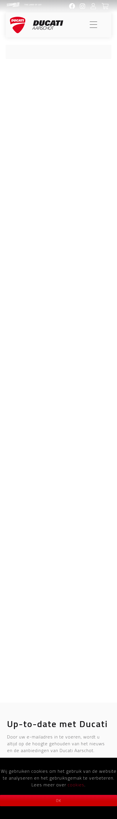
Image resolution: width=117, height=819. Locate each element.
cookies (76, 784)
